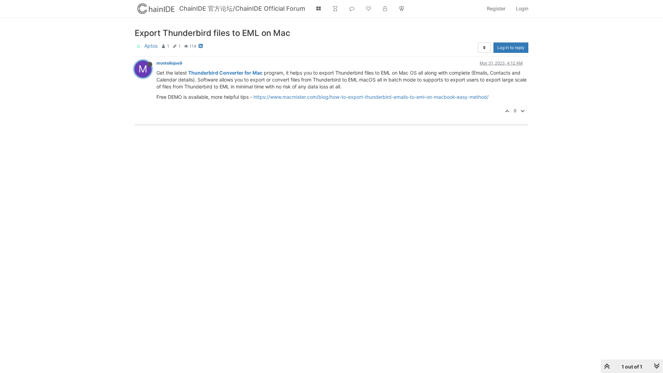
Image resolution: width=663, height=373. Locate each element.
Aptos (150, 46)
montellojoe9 (169, 63)
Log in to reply (511, 47)
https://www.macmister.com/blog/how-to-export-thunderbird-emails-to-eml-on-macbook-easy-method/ (371, 97)
